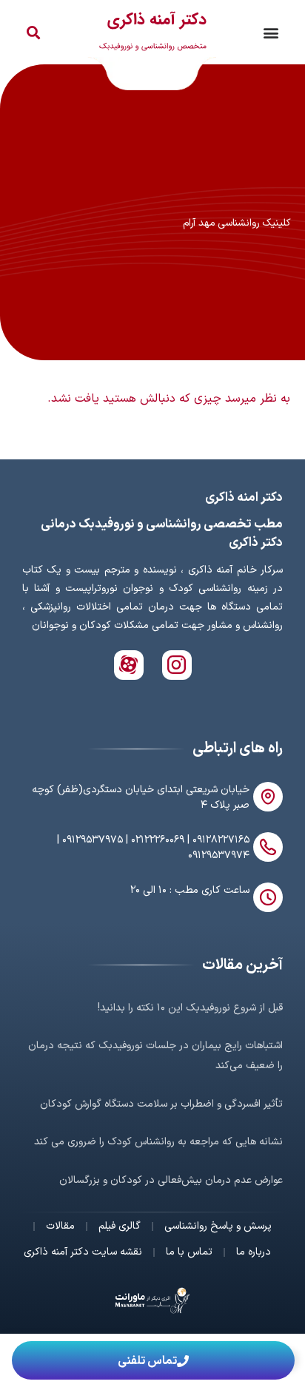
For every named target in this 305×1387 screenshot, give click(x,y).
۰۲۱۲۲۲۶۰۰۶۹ (157, 840)
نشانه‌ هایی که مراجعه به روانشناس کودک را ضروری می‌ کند (158, 1142)
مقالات (60, 1226)
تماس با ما (189, 1252)
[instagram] (177, 665)
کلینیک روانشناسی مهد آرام (236, 223)
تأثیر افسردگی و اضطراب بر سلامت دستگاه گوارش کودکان (161, 1104)
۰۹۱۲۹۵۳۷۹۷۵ (92, 840)
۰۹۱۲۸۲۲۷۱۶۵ (220, 840)
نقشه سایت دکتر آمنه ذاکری (83, 1252)
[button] (270, 32)
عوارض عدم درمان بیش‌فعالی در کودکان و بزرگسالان (171, 1180)
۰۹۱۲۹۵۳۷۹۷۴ (218, 855)
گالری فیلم (119, 1226)
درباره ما (253, 1252)
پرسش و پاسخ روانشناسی (218, 1226)
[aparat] (129, 665)
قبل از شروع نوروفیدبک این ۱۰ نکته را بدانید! (190, 1008)
